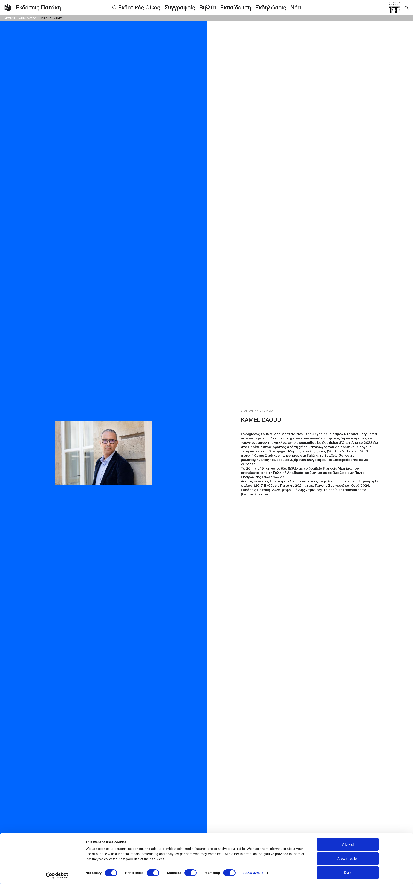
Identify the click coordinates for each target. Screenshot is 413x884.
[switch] (153, 872)
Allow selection (347, 858)
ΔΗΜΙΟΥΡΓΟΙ (28, 18)
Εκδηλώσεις (270, 7)
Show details (253, 873)
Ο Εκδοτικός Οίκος (136, 7)
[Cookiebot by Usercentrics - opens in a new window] (57, 875)
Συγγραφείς (180, 7)
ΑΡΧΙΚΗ (9, 18)
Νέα (295, 7)
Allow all (348, 844)
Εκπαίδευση (235, 7)
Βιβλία (207, 7)
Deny (348, 872)
